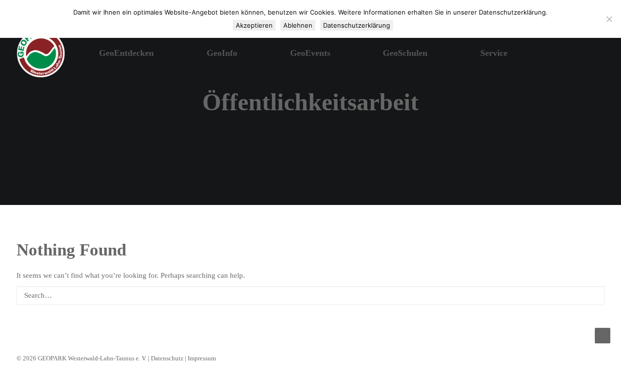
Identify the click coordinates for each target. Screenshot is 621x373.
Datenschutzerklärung (356, 25)
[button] (571, 53)
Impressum (202, 358)
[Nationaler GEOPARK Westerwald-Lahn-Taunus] (40, 53)
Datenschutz (167, 358)
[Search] (310, 295)
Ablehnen (297, 25)
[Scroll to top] (602, 335)
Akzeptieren (254, 25)
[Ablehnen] (609, 19)
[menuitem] (571, 53)
